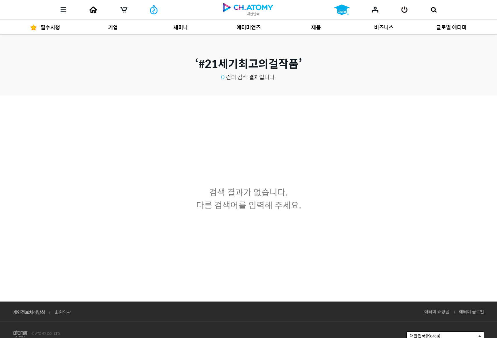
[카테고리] (63, 9)
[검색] (433, 9)
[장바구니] (124, 9)
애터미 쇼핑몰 (436, 311)
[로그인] (404, 9)
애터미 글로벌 (471, 311)
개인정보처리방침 (29, 312)
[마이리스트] (375, 9)
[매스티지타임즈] (154, 9)
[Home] (93, 9)
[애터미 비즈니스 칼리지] (342, 9)
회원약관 (63, 312)
